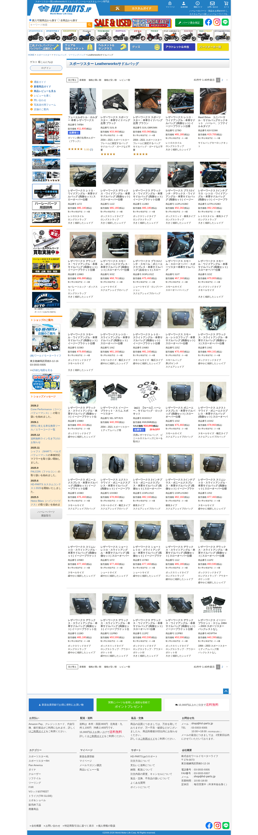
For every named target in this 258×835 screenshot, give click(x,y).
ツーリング (103, 35)
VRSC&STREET (205, 35)
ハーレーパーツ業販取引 (46, 513)
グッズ (146, 47)
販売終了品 (35, 804)
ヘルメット (112, 47)
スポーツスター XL (36, 35)
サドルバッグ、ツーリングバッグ (69, 55)
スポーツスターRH (39, 760)
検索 (89, 24)
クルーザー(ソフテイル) (87, 35)
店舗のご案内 (41, 109)
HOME (31, 55)
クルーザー (35, 774)
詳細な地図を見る (42, 370)
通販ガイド (40, 82)
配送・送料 (86, 718)
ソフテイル (120, 35)
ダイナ (137, 35)
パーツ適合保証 (191, 22)
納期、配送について (141, 769)
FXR (31, 787)
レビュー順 (125, 80)
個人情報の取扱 (106, 825)
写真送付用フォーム (45, 104)
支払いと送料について (142, 765)
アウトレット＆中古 (179, 47)
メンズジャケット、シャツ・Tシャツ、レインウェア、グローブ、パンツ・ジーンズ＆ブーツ (78, 47)
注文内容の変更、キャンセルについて (151, 774)
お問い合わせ (52, 825)
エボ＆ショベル (37, 800)
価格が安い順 (110, 80)
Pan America (171, 35)
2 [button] (222, 80)
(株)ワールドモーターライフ (45, 355)
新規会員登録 (87, 756)
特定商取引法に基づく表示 (79, 825)
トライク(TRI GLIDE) (154, 35)
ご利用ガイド (38, 731)
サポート (136, 750)
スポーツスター (44, 55)
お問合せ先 (188, 718)
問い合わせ (40, 100)
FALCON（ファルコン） (44, 471)
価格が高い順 (95, 80)
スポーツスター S (53, 35)
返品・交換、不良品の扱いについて (150, 778)
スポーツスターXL (39, 756)
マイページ (86, 750)
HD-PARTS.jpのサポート (144, 756)
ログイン (46, 67)
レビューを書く (42, 95)
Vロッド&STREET (39, 791)
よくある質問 (137, 782)
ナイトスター (70, 35)
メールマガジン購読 (91, 765)
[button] (226, 80)
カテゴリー (35, 750)
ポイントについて (140, 787)
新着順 (83, 80)
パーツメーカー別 (213, 47)
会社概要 (187, 750)
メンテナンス (45, 47)
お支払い (34, 718)
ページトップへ (226, 691)
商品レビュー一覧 (89, 769)
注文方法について (140, 760)
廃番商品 (33, 809)
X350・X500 (188, 35)
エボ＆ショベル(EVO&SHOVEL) (222, 35)
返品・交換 (137, 718)
